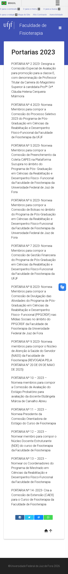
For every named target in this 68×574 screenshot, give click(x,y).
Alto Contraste (40, 14)
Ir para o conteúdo (9, 9)
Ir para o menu (31, 9)
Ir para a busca (51, 9)
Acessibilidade (56, 14)
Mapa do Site (24, 14)
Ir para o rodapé (8, 14)
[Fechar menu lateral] (60, 28)
